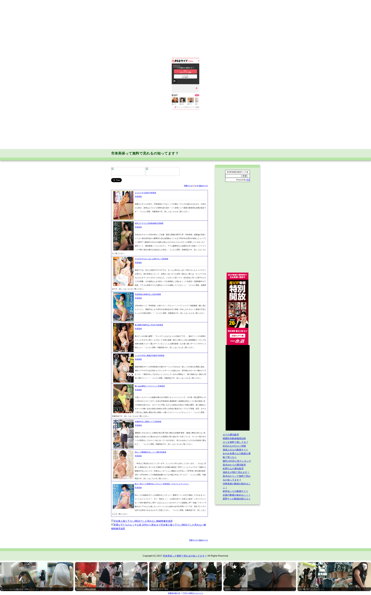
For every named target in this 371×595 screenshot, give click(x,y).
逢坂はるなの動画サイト (235, 449)
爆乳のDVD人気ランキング (237, 461)
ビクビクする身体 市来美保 (145, 193)
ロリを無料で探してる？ (235, 442)
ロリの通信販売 (231, 434)
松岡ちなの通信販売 (233, 468)
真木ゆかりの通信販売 (234, 465)
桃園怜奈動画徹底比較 (234, 438)
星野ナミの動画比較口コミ (237, 498)
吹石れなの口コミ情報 (234, 446)
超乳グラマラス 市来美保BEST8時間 (149, 223)
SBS (248, 180)
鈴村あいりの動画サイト (235, 491)
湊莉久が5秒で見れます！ (236, 472)
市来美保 (138, 196)
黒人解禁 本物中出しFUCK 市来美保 (149, 325)
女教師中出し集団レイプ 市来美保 (148, 422)
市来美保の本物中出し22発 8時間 (148, 294)
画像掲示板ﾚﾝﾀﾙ (174, 593)
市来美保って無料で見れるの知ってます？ (145, 153)
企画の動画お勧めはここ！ (237, 495)
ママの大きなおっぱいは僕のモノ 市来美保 (151, 259)
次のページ (203, 186)
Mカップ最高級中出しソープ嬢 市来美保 (150, 452)
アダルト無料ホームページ (192, 593)
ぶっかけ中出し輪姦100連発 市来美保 (149, 355)
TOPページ (188, 186)
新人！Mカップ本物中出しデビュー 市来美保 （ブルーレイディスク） (162, 484)
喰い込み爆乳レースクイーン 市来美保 (150, 386)
